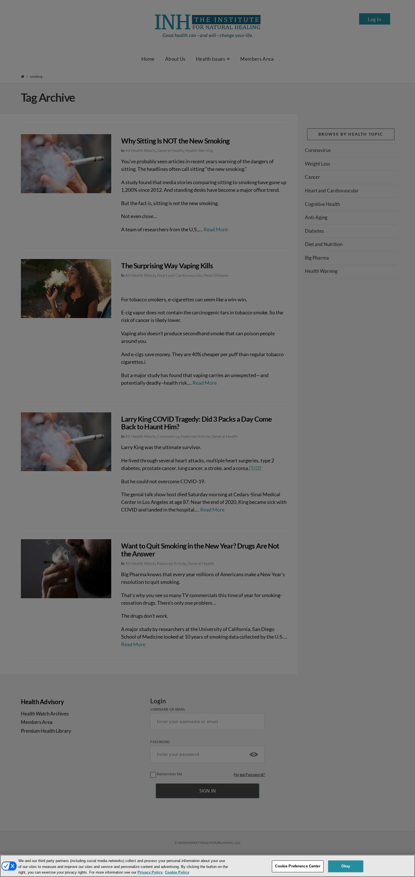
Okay (345, 866)
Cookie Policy (177, 872)
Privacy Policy (150, 872)
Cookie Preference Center (297, 866)
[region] (207, 866)
